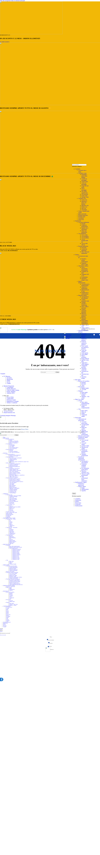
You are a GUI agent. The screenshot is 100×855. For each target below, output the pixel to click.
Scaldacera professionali (84, 225)
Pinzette (83, 223)
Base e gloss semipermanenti (85, 403)
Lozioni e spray (85, 445)
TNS (79, 409)
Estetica (77, 254)
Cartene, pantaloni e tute (85, 300)
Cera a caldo (84, 235)
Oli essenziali (84, 194)
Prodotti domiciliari (83, 215)
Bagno (83, 488)
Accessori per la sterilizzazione (85, 284)
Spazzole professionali (84, 431)
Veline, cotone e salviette (85, 328)
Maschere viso (85, 205)
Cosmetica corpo (82, 173)
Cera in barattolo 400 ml (84, 241)
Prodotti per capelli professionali (83, 438)
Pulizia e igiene (82, 486)
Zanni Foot (81, 219)
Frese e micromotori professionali (84, 269)
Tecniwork (77, 504)
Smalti (83, 413)
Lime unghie (84, 354)
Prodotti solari (81, 216)
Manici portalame (83, 356)
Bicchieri (83, 384)
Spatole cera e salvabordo (84, 228)
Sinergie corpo (85, 197)
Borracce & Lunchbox (83, 381)
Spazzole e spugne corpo (84, 279)
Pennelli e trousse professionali (84, 260)
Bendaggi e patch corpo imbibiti (84, 176)
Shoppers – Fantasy (84, 394)
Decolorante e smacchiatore (84, 462)
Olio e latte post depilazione (85, 252)
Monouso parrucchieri (83, 436)
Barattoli (83, 382)
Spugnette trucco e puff (84, 263)
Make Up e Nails (79, 399)
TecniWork (81, 218)
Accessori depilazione (83, 222)
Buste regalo (84, 392)
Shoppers (80, 391)
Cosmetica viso (82, 198)
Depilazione (78, 221)
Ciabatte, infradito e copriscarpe (84, 304)
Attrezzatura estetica (83, 266)
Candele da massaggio (84, 179)
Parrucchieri (78, 417)
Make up (83, 412)
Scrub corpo (84, 195)
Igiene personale (82, 214)
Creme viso (84, 200)
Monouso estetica (82, 295)
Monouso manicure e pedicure (84, 315)
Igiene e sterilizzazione (81, 282)
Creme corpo (84, 181)
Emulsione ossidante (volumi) (84, 465)
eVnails (80, 400)
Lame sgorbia (84, 353)
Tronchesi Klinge (83, 377)
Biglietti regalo (85, 388)
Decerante (83, 247)
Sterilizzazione (85, 489)
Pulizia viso (84, 207)
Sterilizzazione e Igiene (81, 482)
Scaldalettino (84, 277)
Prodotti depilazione (83, 246)
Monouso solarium (83, 318)
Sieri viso (83, 208)
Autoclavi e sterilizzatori (84, 287)
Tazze (82, 385)
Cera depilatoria (82, 233)
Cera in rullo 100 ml (84, 244)
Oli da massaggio (84, 189)
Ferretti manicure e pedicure (84, 339)
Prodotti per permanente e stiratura (84, 451)
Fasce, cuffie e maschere (85, 307)
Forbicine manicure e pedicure (84, 343)
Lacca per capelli (83, 443)
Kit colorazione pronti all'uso (85, 469)
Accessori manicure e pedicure (84, 335)
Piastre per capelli (84, 428)
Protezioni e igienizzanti (81, 484)
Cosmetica (77, 169)
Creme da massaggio (84, 183)
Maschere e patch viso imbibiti (84, 203)
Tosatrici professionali (84, 433)
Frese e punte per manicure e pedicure (85, 347)
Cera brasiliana (85, 237)
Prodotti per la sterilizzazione (84, 293)
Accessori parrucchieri (84, 422)
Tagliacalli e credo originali (85, 363)
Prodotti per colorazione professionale (81, 458)
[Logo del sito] (4, 331)
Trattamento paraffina (84, 366)
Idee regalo (78, 379)
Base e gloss (84, 410)
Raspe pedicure (85, 358)
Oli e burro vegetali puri (84, 192)
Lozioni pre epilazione (84, 249)
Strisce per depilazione (84, 231)
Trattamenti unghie (84, 415)
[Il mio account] (97, 329)
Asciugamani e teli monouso (85, 297)
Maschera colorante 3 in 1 (85, 471)
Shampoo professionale (84, 454)
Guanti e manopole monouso (83, 311)
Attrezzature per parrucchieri (82, 419)
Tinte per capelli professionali (85, 474)
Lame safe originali (83, 351)
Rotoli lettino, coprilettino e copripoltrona (84, 322)
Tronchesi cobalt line (83, 369)
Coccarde (83, 389)
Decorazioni (81, 386)
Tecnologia (84, 209)
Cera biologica (85, 236)
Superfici (83, 490)
